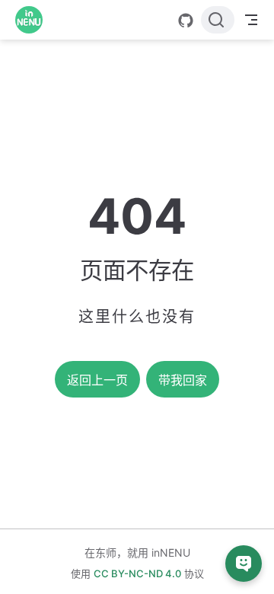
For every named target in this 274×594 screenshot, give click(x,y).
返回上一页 (97, 380)
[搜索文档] (217, 20)
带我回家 (182, 380)
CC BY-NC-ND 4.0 (137, 573)
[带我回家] (34, 20)
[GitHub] (186, 20)
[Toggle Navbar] (251, 20)
